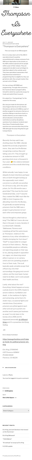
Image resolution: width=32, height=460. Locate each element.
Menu (17, 7)
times (5, 322)
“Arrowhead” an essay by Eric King (13, 442)
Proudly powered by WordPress (12, 455)
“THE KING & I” (7, 439)
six (20, 319)
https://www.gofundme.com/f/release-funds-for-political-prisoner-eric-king (16, 341)
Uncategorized (10, 367)
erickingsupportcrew (11, 43)
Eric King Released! (9, 435)
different (24, 319)
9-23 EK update (8, 446)
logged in (13, 378)
